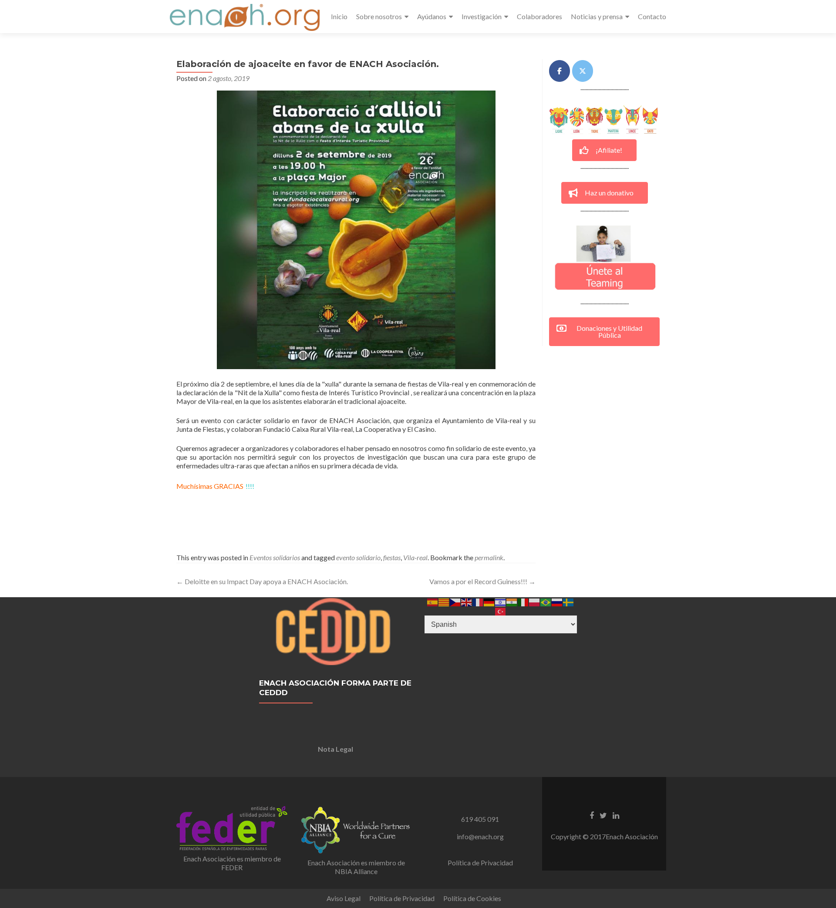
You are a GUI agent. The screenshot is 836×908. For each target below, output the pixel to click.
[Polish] (534, 601)
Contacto (652, 16)
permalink (489, 557)
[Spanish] (432, 601)
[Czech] (455, 601)
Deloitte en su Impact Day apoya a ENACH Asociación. (262, 581)
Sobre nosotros (379, 16)
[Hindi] (512, 601)
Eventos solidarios (274, 557)
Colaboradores (539, 16)
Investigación (482, 16)
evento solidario (358, 557)
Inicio (339, 16)
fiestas (392, 557)
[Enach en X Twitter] (582, 71)
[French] (478, 601)
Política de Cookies (472, 898)
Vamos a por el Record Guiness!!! (482, 581)
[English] (466, 601)
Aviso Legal (344, 898)
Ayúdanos (431, 16)
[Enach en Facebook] (559, 71)
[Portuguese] (546, 601)
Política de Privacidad (480, 862)
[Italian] (523, 601)
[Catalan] (444, 601)
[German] (489, 601)
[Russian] (557, 601)
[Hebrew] (500, 601)
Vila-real (415, 557)
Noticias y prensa (597, 16)
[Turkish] (500, 610)
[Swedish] (568, 601)
